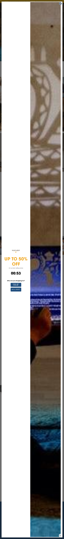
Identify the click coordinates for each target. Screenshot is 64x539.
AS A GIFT (16, 289)
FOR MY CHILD (16, 285)
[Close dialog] (60, 3)
